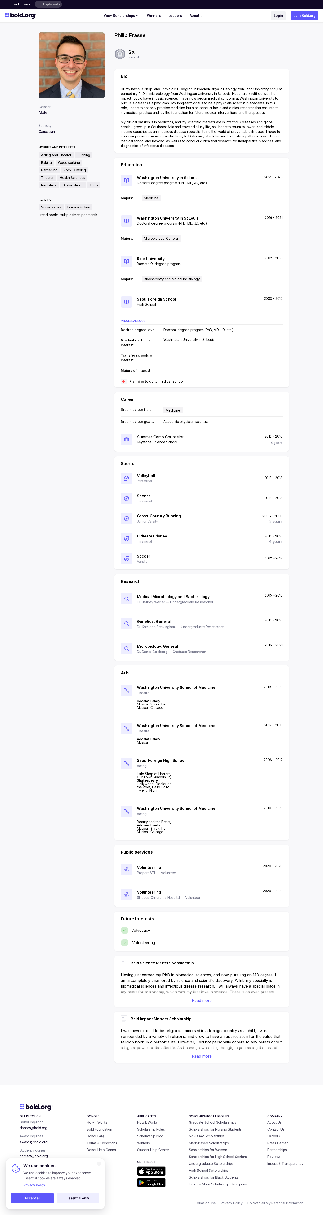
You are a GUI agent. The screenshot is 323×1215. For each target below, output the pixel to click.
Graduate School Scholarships (212, 1122)
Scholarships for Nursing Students (215, 1129)
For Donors (21, 4)
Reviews (274, 1157)
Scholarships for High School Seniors (218, 1157)
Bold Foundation (99, 1129)
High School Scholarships (209, 1170)
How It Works (97, 1122)
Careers (273, 1136)
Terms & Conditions (102, 1143)
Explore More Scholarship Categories (218, 1184)
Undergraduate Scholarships (211, 1164)
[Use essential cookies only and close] (99, 1163)
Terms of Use (205, 1203)
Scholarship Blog (150, 1136)
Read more (202, 1000)
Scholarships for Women (208, 1150)
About (194, 15)
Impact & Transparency (285, 1164)
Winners (154, 15)
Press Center (277, 1143)
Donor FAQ (95, 1136)
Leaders (175, 15)
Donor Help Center (101, 1150)
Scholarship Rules (151, 1129)
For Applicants (48, 4)
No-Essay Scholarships (207, 1136)
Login (278, 15)
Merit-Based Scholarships (209, 1143)
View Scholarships (119, 15)
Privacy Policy (232, 1203)
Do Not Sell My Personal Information (275, 1203)
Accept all (32, 1198)
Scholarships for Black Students (213, 1177)
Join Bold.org (304, 15)
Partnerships (277, 1150)
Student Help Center (153, 1150)
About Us (274, 1122)
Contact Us (275, 1129)
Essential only (77, 1198)
